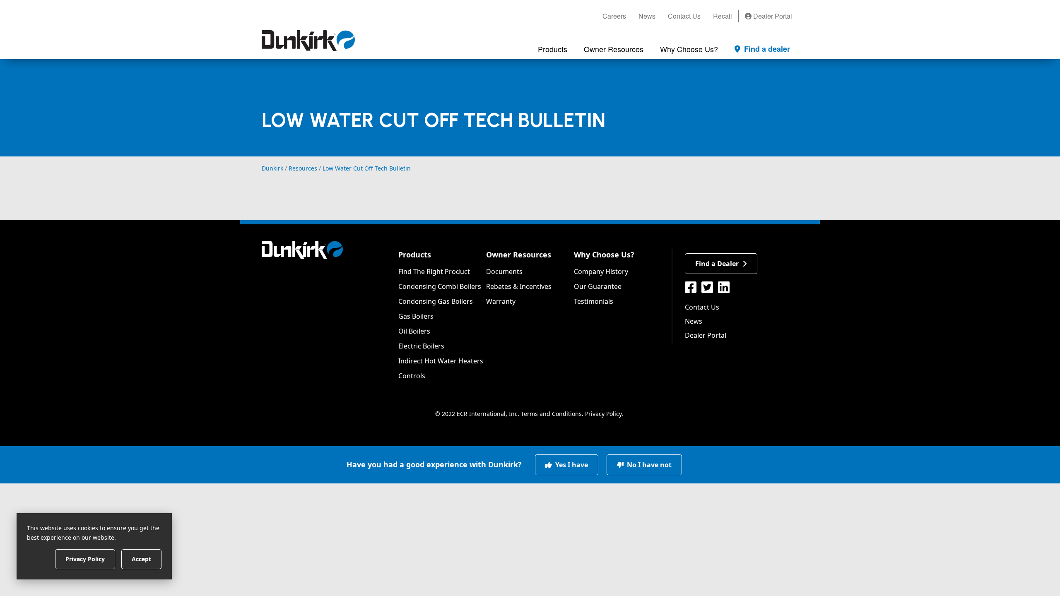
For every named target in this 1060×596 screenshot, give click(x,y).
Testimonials (593, 301)
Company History (601, 271)
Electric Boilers (421, 346)
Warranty (501, 301)
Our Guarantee (598, 286)
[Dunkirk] (308, 40)
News (646, 16)
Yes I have (571, 464)
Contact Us (684, 16)
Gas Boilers (416, 316)
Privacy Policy (603, 414)
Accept (141, 558)
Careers (614, 16)
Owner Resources (518, 255)
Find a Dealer (717, 263)
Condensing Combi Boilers (439, 286)
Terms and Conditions (551, 414)
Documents (504, 271)
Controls (411, 375)
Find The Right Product (434, 271)
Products (414, 255)
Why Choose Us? (604, 255)
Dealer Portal (772, 16)
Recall (722, 16)
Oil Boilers (414, 331)
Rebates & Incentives (519, 286)
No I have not (648, 464)
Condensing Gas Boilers (435, 301)
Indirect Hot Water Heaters (440, 360)
